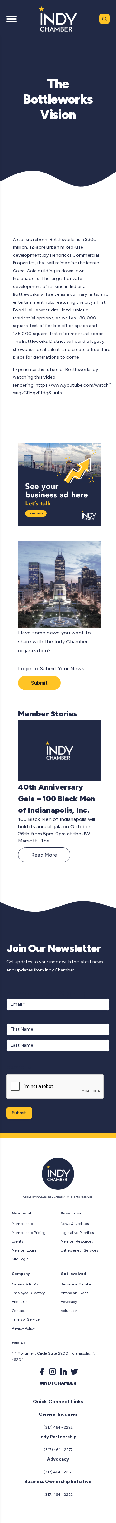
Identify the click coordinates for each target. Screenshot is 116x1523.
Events (17, 1241)
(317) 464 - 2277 (58, 1449)
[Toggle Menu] (11, 19)
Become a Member (76, 1284)
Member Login (24, 1250)
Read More (44, 855)
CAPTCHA (18, 1068)
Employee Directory (28, 1293)
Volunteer (69, 1311)
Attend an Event (74, 1293)
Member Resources (77, 1241)
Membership (22, 1223)
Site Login (20, 1259)
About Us (19, 1302)
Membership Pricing (29, 1232)
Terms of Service (26, 1319)
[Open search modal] (104, 19)
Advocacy (69, 1302)
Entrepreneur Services (79, 1250)
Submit (39, 683)
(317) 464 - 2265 (58, 1472)
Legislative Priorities (77, 1232)
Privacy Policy (23, 1328)
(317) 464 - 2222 (58, 1427)
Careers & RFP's (25, 1284)
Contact (18, 1311)
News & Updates (75, 1223)
